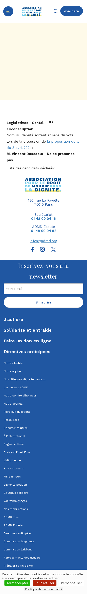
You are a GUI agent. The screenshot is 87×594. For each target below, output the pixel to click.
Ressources (11, 419)
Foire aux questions (17, 411)
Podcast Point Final (17, 452)
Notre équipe (12, 371)
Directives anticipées (27, 351)
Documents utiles (16, 427)
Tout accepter (17, 583)
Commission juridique (18, 549)
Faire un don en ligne (28, 340)
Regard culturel (14, 444)
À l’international (14, 436)
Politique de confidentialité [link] (43, 589)
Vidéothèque (12, 460)
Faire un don (12, 476)
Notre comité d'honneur (20, 395)
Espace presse (13, 468)
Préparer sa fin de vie (18, 565)
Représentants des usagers (22, 557)
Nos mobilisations (16, 509)
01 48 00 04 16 (43, 219)
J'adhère (71, 11)
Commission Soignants (19, 541)
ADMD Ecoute (13, 525)
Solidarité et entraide (28, 330)
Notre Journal (13, 403)
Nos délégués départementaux (25, 379)
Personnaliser (71, 583)
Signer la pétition (15, 484)
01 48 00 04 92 (43, 231)
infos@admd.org (43, 241)
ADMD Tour (11, 517)
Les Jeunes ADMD (16, 387)
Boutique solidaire (16, 492)
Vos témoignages (15, 500)
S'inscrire (43, 302)
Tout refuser (44, 583)
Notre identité (13, 363)
